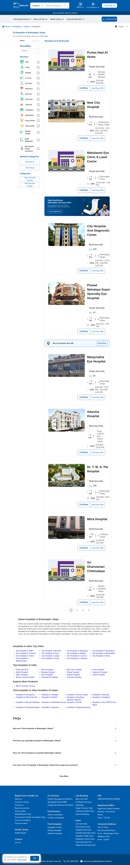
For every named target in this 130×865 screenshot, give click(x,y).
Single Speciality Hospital (30, 179)
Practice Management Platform (60, 799)
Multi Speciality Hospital (30, 185)
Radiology (80, 805)
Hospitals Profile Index (84, 836)
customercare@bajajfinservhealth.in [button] (97, 861)
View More (64, 776)
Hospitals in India (54, 827)
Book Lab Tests (82, 799)
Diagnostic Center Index (85, 839)
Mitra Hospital (97, 519)
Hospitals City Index (83, 830)
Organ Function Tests (84, 808)
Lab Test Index (81, 824)
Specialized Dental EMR (57, 802)
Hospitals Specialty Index (86, 833)
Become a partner (22, 808)
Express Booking (82, 814)
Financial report (21, 823)
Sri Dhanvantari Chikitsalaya (96, 567)
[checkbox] (30, 62)
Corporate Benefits (74, 19)
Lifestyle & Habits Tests (85, 811)
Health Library (55, 19)
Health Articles (20, 833)
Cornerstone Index (83, 827)
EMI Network (29, 162)
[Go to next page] (88, 610)
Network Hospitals (55, 833)
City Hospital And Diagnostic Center (98, 230)
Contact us (19, 805)
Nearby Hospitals (54, 830)
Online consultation (55, 815)
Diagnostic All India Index (86, 845)
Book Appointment (21, 19)
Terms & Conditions (22, 820)
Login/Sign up (109, 5)
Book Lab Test (39, 19)
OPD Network (30, 168)
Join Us (18, 842)
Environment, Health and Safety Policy (30, 817)
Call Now (83, 88)
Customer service (22, 802)
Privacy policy (20, 811)
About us (18, 799)
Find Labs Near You (84, 842)
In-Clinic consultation (56, 818)
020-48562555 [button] (72, 861)
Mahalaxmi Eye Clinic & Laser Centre (98, 157)
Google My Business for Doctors (61, 805)
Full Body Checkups (84, 802)
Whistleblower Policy (23, 814)
